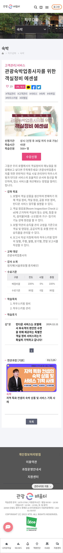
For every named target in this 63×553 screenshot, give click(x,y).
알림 (28, 548)
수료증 (47, 548)
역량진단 (37, 548)
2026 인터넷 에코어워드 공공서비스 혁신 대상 (31, 524)
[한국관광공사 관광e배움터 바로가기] (11, 7)
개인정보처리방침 (30, 454)
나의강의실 (6, 548)
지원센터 (57, 548)
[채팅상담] (8, 527)
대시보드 (18, 548)
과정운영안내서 (31, 469)
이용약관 (31, 462)
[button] (56, 359)
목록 (31, 422)
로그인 (56, 6)
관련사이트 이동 (41, 486)
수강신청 (31, 157)
